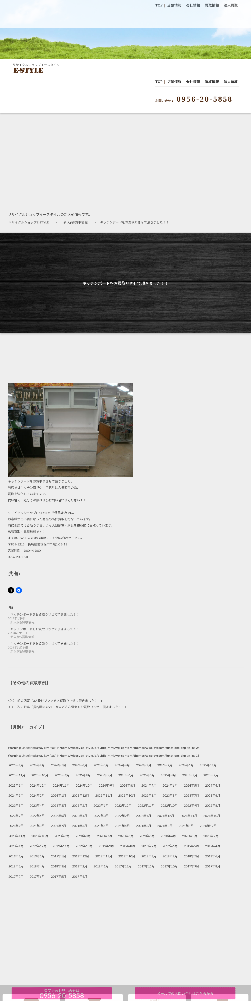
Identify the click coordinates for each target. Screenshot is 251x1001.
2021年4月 (122, 826)
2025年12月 (208, 765)
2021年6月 (79, 826)
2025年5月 (147, 775)
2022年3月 (101, 815)
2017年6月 (37, 876)
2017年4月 (79, 876)
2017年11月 (146, 866)
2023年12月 (80, 795)
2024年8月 (127, 785)
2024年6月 (170, 785)
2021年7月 (58, 826)
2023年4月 (37, 805)
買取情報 (212, 82)
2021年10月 (211, 815)
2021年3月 (143, 826)
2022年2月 (122, 815)
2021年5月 (101, 826)
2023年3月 (58, 805)
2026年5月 (101, 765)
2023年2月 (79, 805)
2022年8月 (212, 805)
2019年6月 (170, 846)
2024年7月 (148, 785)
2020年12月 (208, 826)
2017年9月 (191, 866)
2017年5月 (58, 876)
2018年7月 (191, 856)
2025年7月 (104, 775)
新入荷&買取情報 (77, 222)
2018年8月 (170, 856)
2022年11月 (146, 805)
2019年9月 (106, 846)
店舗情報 (174, 82)
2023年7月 (191, 795)
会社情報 (193, 82)
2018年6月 (212, 856)
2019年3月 (16, 856)
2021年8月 (37, 826)
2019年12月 (38, 846)
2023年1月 (101, 805)
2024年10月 (84, 785)
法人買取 (231, 82)
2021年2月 (164, 826)
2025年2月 (210, 775)
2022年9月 (191, 805)
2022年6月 (37, 815)
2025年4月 (168, 775)
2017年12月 (123, 866)
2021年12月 (165, 815)
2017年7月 (16, 876)
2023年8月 (170, 795)
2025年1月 (16, 785)
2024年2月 (37, 795)
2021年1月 (186, 826)
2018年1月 (101, 866)
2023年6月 (212, 795)
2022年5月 (58, 815)
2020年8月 (83, 836)
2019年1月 (58, 856)
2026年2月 (164, 765)
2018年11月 (103, 856)
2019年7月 (148, 846)
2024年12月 (38, 785)
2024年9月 (106, 785)
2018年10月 (126, 856)
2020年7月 (104, 836)
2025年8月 (83, 775)
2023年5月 (16, 805)
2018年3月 (58, 866)
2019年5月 (191, 846)
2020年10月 (39, 836)
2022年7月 (16, 815)
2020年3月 (189, 836)
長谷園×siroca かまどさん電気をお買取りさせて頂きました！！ (79, 707)
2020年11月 (16, 836)
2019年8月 (127, 846)
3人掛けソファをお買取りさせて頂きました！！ (67, 700)
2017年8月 (212, 866)
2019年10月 (84, 846)
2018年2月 (79, 866)
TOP (159, 82)
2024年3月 (16, 795)
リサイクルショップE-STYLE (30, 222)
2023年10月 (126, 795)
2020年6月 (125, 836)
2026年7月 (58, 765)
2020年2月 (210, 836)
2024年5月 (191, 785)
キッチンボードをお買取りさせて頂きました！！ (44, 614)
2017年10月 (169, 866)
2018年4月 (37, 866)
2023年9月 (148, 795)
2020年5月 (147, 836)
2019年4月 (212, 846)
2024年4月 (212, 785)
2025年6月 (125, 775)
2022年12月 (123, 805)
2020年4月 (168, 836)
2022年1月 (143, 815)
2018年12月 (80, 856)
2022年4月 (79, 815)
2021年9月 (16, 826)
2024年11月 (61, 785)
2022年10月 (169, 805)
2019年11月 (61, 846)
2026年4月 (122, 765)
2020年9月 (62, 836)
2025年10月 (39, 775)
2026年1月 (186, 765)
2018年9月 (148, 856)
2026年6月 (79, 765)
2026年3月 (143, 765)
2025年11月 (16, 775)
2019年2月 (37, 856)
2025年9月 (62, 775)
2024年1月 (58, 795)
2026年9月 (16, 765)
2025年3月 (189, 775)
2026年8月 (37, 765)
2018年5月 (16, 866)
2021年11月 (188, 815)
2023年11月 (103, 795)
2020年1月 (16, 846)
